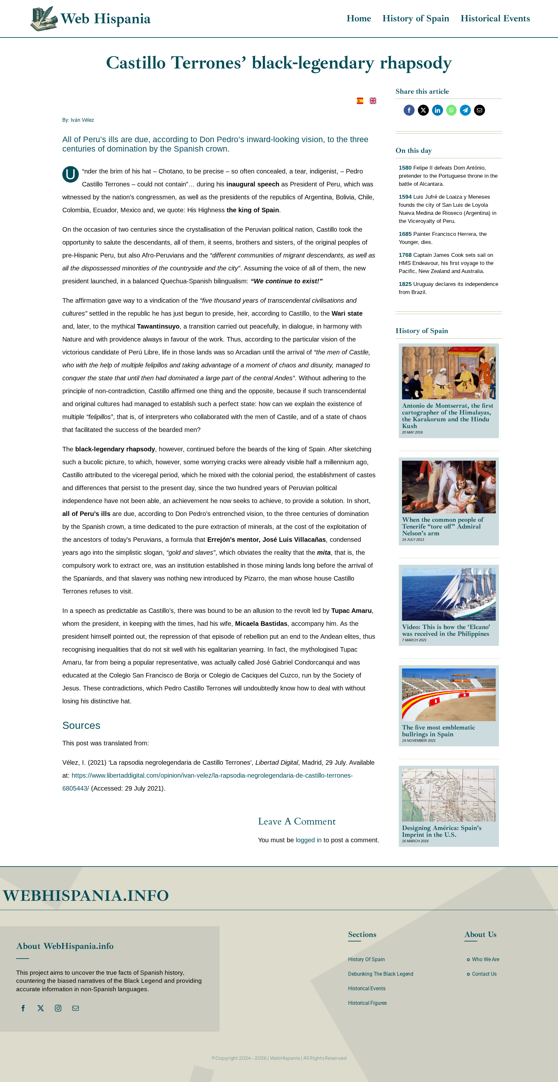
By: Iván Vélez (78, 120)
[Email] (479, 110)
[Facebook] (409, 110)
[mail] (75, 1008)
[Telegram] (465, 110)
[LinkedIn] (437, 110)
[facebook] (23, 1008)
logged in (309, 840)
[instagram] (58, 1008)
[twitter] (41, 1008)
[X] (423, 110)
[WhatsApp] (451, 110)
